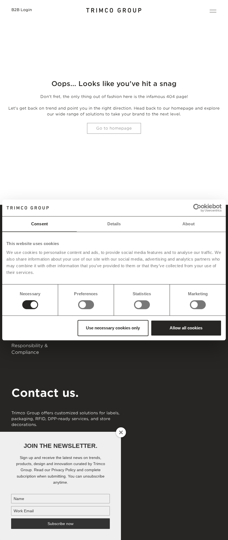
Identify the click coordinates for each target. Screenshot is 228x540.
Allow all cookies (186, 327)
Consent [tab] (39, 223)
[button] (211, 11)
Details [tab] (114, 223)
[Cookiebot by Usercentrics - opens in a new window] (197, 208)
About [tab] (188, 223)
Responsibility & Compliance (29, 349)
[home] (114, 11)
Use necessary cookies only (113, 327)
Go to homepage (114, 128)
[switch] (86, 304)
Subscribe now (60, 523)
